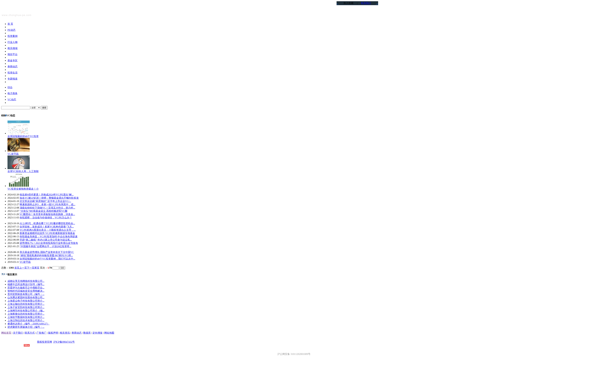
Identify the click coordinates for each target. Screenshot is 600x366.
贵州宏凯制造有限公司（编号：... (26, 294)
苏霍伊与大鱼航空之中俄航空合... (26, 287)
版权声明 (53, 332)
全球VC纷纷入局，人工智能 (23, 171)
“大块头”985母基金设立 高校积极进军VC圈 (43, 211)
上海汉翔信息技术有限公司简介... (26, 320)
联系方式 (30, 332)
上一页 (23, 267)
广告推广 (41, 332)
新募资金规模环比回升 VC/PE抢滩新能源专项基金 (47, 233)
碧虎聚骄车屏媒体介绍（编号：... (26, 327)
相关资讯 (65, 332)
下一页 (30, 267)
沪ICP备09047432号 (64, 342)
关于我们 (18, 332)
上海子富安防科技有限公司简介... (26, 307)
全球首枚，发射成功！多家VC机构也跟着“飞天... (47, 226)
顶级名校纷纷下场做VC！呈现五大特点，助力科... (47, 207)
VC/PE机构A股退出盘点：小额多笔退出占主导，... (48, 230)
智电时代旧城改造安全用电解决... (26, 291)
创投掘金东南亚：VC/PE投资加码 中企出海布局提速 (49, 236)
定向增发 (97, 332)
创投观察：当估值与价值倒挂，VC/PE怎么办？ (46, 217)
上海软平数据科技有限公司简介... (26, 317)
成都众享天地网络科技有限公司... (26, 281)
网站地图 (109, 332)
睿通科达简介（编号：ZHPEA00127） (29, 323)
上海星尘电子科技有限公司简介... (26, 300)
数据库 (87, 332)
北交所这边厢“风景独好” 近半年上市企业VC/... (45, 201)
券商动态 (77, 332)
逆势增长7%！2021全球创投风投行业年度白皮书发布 (49, 243)
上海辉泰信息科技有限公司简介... (26, 314)
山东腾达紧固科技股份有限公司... (26, 297)
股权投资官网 (44, 342)
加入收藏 (348, 3)
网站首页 (6, 332)
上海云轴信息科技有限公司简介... (26, 304)
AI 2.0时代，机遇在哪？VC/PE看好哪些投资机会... (47, 223)
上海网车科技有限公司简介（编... (26, 310)
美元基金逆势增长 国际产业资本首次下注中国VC (47, 252)
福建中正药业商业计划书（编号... (26, 284)
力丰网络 (19, 345)
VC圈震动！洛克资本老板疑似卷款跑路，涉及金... (47, 214)
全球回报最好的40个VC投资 (23, 136)
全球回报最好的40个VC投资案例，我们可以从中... (47, 258)
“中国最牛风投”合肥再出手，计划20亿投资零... (45, 246)
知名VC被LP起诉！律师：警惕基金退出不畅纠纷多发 (49, 198)
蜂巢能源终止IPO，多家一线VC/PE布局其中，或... (47, 204)
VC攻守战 (13, 153)
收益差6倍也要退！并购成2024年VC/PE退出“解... (47, 194)
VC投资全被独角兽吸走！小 (23, 188)
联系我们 (366, 3)
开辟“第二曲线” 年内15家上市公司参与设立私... (46, 239)
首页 (16, 267)
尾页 (36, 267)
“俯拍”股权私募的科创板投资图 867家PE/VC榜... (46, 255)
